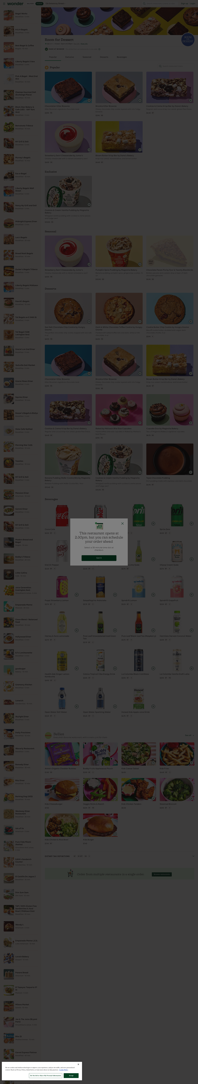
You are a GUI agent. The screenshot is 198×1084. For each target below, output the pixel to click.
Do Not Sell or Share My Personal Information (45, 1075)
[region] (42, 1071)
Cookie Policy (63, 1070)
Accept (71, 1075)
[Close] (78, 1064)
